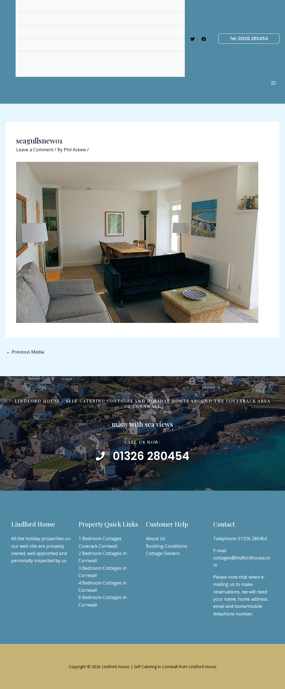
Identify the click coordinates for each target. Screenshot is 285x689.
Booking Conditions (166, 546)
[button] (245, 38)
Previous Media (25, 352)
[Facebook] (204, 39)
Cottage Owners (163, 553)
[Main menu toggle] (273, 83)
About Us (155, 538)
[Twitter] (192, 39)
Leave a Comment (34, 150)
